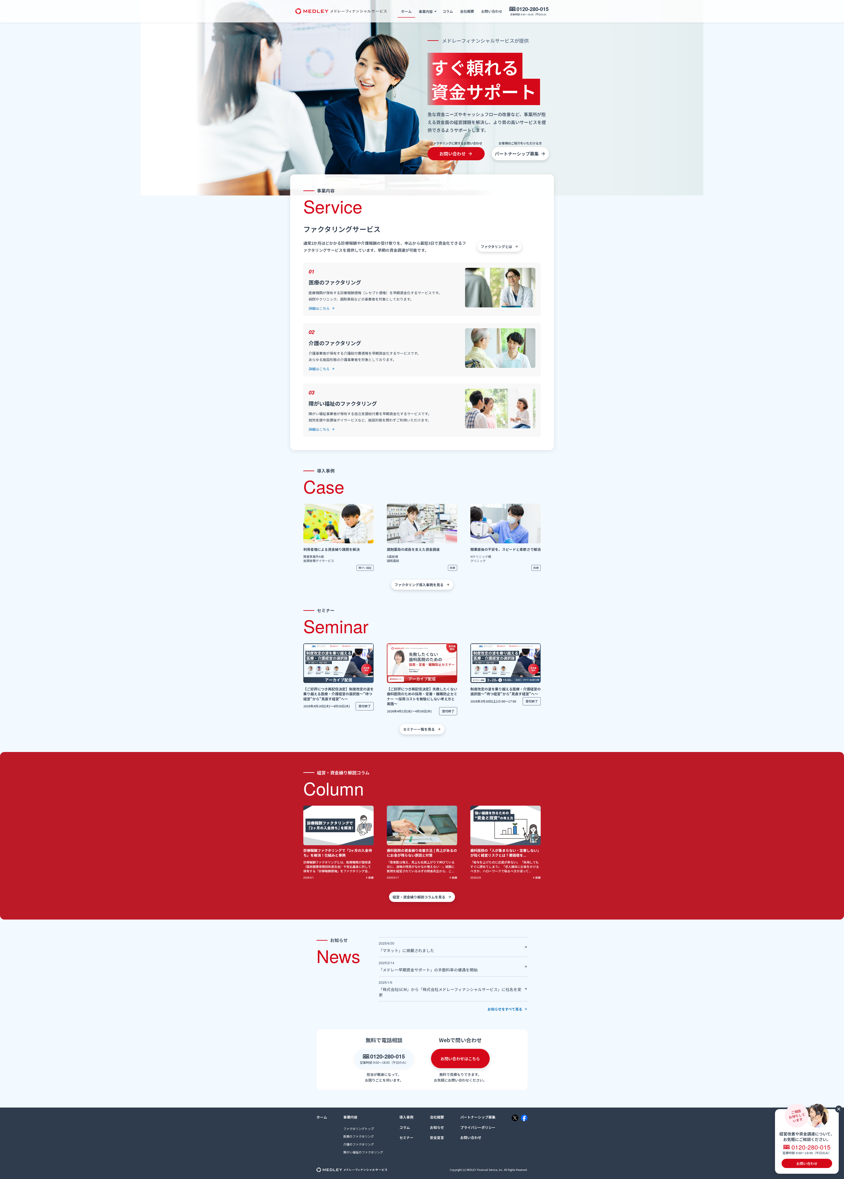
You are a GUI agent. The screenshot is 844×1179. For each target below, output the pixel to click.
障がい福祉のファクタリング (363, 1152)
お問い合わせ (491, 11)
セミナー (406, 1137)
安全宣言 (437, 1137)
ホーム (406, 11)
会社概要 (467, 11)
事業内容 (350, 1117)
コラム (447, 11)
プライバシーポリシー (477, 1127)
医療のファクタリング (358, 1136)
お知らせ (437, 1127)
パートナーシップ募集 (477, 1117)
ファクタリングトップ (358, 1129)
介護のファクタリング (358, 1144)
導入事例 (406, 1117)
